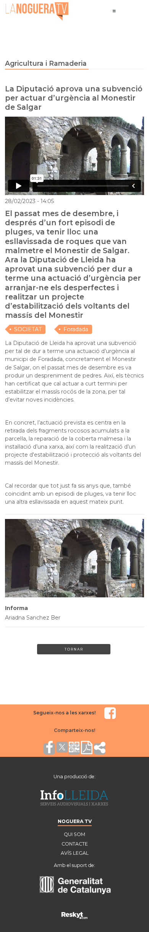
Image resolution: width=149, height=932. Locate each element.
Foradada (75, 329)
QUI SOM (74, 834)
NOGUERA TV (75, 821)
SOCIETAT (28, 329)
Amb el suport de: (74, 865)
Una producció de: (74, 776)
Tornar (74, 649)
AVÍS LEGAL (75, 853)
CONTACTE (75, 844)
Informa (16, 608)
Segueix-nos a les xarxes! (64, 713)
